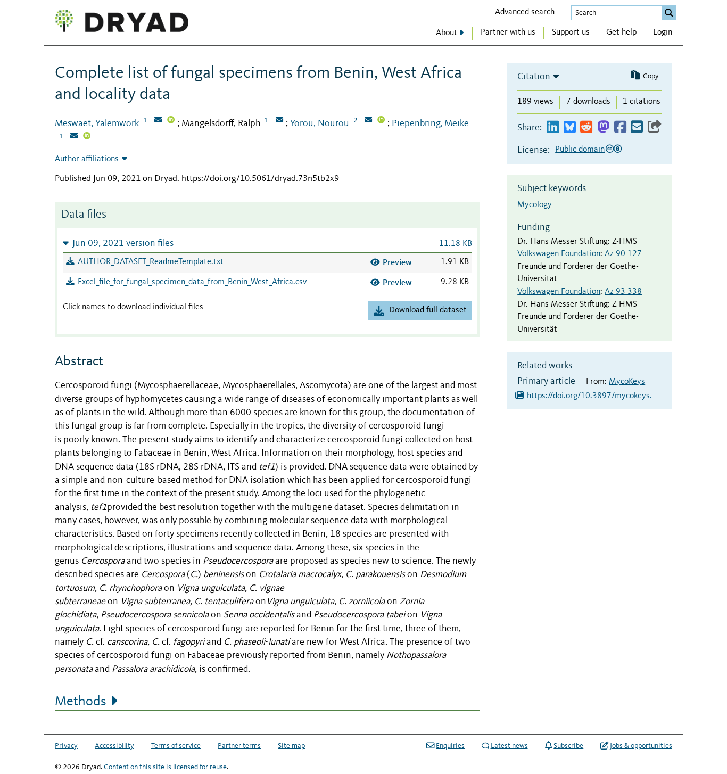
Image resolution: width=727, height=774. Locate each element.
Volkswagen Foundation (558, 254)
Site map (291, 746)
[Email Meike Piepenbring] (74, 136)
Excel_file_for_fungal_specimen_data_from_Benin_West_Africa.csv (192, 282)
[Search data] (669, 12)
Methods (80, 702)
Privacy (66, 746)
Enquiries (450, 746)
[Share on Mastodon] (603, 127)
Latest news (509, 746)
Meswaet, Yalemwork (97, 123)
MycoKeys (627, 381)
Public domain (580, 149)
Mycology (534, 205)
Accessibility (114, 746)
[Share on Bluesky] (570, 127)
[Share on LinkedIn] (553, 127)
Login (662, 32)
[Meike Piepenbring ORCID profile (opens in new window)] (86, 136)
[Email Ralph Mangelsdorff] (279, 120)
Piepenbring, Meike (430, 123)
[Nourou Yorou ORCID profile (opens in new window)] (381, 120)
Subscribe (568, 746)
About (446, 33)
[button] (267, 243)
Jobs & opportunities (641, 746)
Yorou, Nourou (319, 123)
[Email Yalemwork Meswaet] (158, 120)
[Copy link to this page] (655, 127)
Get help (621, 32)
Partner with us (508, 32)
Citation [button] (533, 76)
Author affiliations (87, 159)
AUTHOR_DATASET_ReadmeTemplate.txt (151, 262)
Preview (397, 262)
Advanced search (525, 12)
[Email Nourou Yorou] (368, 120)
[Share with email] (637, 127)
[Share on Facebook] (620, 127)
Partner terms (239, 746)
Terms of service (176, 746)
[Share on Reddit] (586, 127)
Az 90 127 (623, 254)
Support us (571, 32)
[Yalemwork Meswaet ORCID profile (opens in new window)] (170, 120)
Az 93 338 (623, 291)
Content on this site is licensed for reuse (165, 767)
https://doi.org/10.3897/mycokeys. (589, 396)
